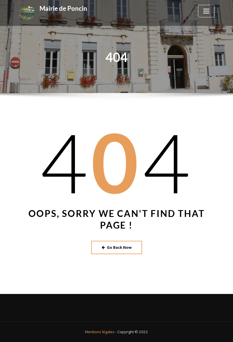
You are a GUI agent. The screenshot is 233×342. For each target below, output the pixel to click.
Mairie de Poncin (63, 8)
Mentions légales (100, 331)
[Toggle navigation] (206, 11)
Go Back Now (119, 247)
